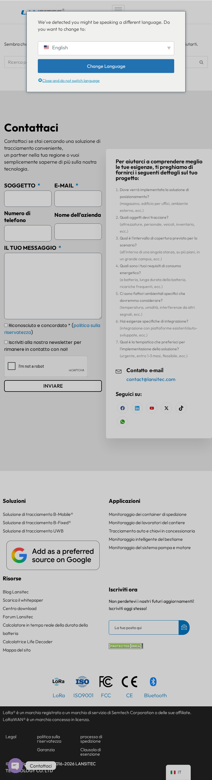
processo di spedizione (91, 739)
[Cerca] (201, 62)
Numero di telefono (17, 217)
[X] (166, 407)
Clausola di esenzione (90, 752)
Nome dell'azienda (77, 214)
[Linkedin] (137, 407)
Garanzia (46, 749)
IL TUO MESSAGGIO (30, 247)
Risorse (12, 578)
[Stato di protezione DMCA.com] (126, 647)
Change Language (106, 66)
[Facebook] (122, 407)
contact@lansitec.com (150, 379)
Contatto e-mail (144, 370)
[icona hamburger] (118, 9)
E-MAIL (64, 185)
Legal (11, 736)
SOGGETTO (20, 185)
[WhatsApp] (122, 421)
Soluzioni (14, 500)
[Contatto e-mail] (119, 371)
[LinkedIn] (151, 407)
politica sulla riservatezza (49, 739)
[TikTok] (181, 407)
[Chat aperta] (15, 765)
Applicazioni (124, 500)
